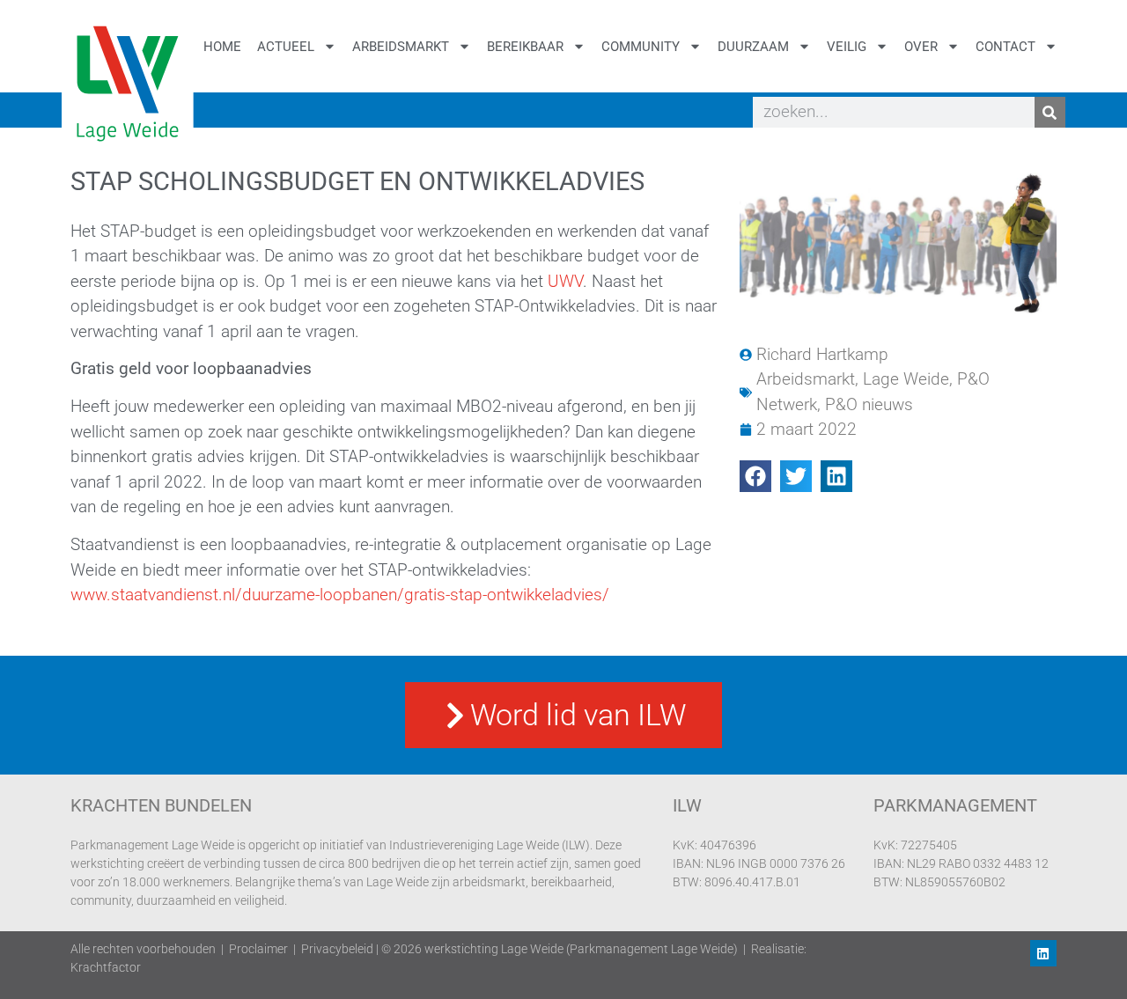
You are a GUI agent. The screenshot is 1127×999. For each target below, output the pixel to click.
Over (921, 47)
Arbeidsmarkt (400, 47)
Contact (1005, 47)
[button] (755, 476)
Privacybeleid (337, 949)
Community (640, 47)
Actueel (285, 47)
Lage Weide (906, 379)
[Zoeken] (1050, 112)
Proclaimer (258, 949)
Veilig (846, 47)
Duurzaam (753, 47)
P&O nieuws (869, 404)
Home (222, 47)
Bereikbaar (525, 47)
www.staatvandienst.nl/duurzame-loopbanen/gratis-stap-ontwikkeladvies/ (339, 594)
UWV (565, 281)
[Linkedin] (1043, 953)
